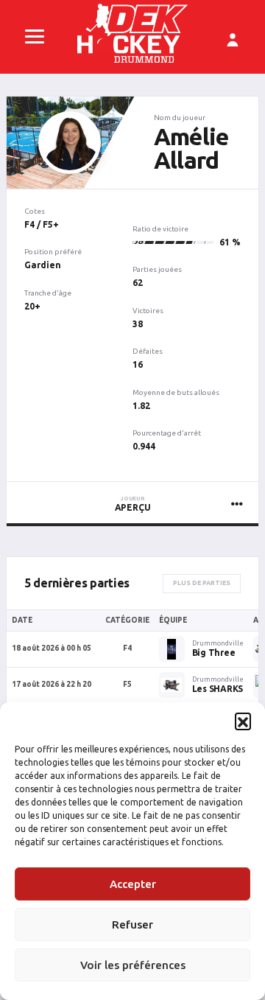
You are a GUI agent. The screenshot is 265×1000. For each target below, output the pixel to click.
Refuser (132, 924)
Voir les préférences (133, 965)
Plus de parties (201, 583)
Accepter (133, 884)
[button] (243, 720)
